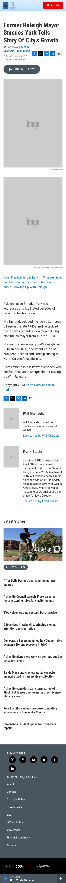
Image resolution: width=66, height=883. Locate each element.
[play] (5, 878)
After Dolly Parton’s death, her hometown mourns (30, 582)
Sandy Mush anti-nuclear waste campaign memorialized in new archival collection (30, 674)
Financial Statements (19, 837)
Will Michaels (33, 413)
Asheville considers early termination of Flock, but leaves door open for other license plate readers (32, 692)
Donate (55, 5)
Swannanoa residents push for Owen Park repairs (30, 726)
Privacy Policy (14, 807)
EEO (9, 814)
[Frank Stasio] (11, 456)
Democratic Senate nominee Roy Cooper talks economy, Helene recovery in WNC (33, 642)
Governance (13, 830)
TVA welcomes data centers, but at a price (30, 612)
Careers (11, 845)
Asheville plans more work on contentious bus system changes (33, 658)
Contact (11, 792)
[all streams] (61, 878)
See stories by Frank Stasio (40, 501)
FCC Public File (15, 822)
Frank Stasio (23, 51)
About (10, 784)
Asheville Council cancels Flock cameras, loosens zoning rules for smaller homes (30, 598)
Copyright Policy (16, 799)
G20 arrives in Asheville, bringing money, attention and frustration (30, 626)
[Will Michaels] (11, 418)
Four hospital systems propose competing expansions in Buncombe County (30, 710)
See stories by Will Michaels (41, 436)
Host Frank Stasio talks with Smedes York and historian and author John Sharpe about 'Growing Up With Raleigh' (33, 282)
